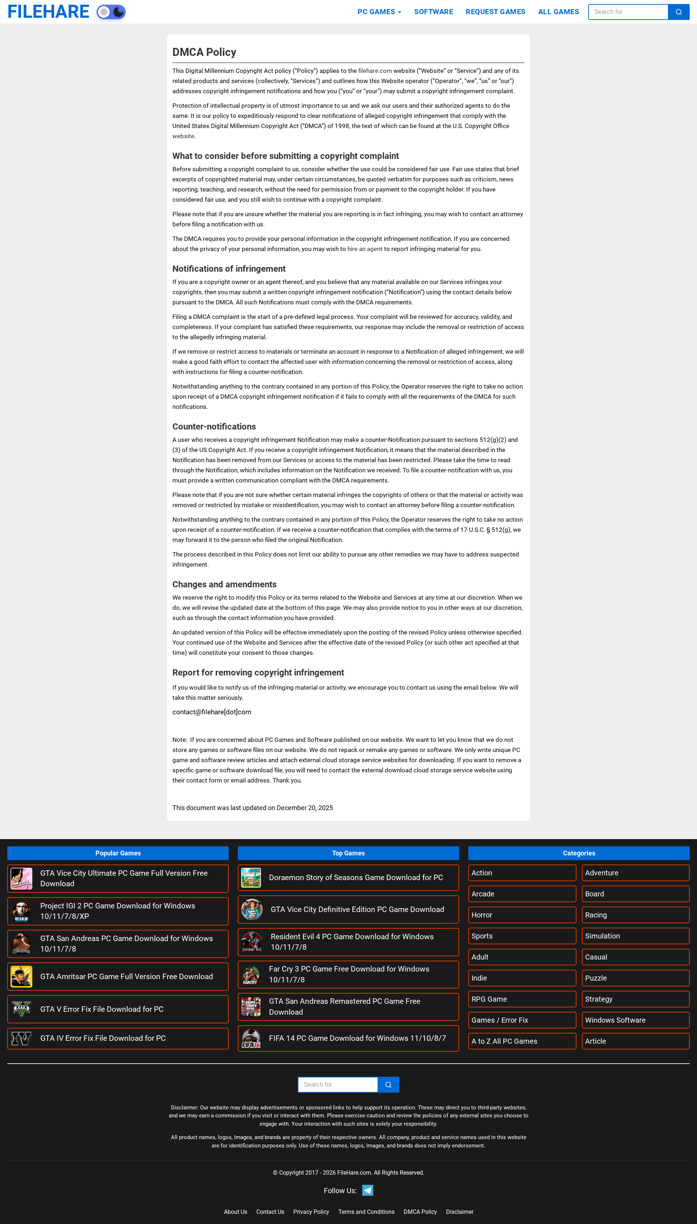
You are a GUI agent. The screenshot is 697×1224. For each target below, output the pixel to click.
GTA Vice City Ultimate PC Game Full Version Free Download (124, 878)
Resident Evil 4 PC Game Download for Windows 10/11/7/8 (352, 942)
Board (594, 894)
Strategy (598, 999)
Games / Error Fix (500, 1020)
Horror (482, 915)
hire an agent (365, 248)
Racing (596, 915)
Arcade (483, 894)
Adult (480, 957)
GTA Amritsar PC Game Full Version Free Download (126, 976)
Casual (596, 957)
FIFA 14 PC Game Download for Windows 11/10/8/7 (357, 1038)
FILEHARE (48, 11)
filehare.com (375, 70)
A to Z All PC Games (504, 1041)
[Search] (679, 12)
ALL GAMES (558, 11)
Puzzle (596, 978)
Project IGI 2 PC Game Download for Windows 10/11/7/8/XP (117, 911)
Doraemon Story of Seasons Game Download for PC (356, 877)
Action (482, 872)
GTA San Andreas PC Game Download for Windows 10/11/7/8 (126, 943)
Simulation (602, 936)
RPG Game (489, 999)
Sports (482, 936)
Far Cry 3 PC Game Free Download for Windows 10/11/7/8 (349, 974)
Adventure (602, 872)
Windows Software (615, 1020)
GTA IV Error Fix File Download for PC (103, 1038)
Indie (479, 978)
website (183, 136)
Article (595, 1041)
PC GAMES (376, 11)
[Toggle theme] (111, 12)
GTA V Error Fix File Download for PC (102, 1009)
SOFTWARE (433, 11)
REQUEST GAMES (496, 11)
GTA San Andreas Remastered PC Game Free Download (344, 1006)
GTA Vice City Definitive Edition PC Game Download (357, 909)
